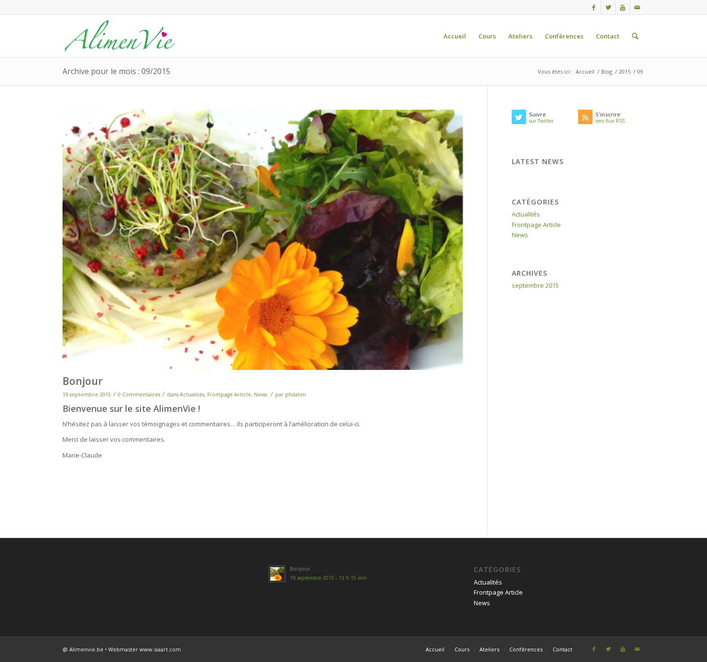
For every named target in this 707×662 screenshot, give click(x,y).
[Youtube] (623, 7)
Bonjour (82, 381)
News (260, 394)
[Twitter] (608, 7)
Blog (606, 71)
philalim (295, 394)
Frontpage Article (229, 394)
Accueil (585, 71)
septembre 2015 (535, 285)
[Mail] (637, 7)
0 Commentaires (139, 394)
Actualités (192, 394)
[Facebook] (594, 7)
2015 (625, 71)
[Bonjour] (263, 240)
